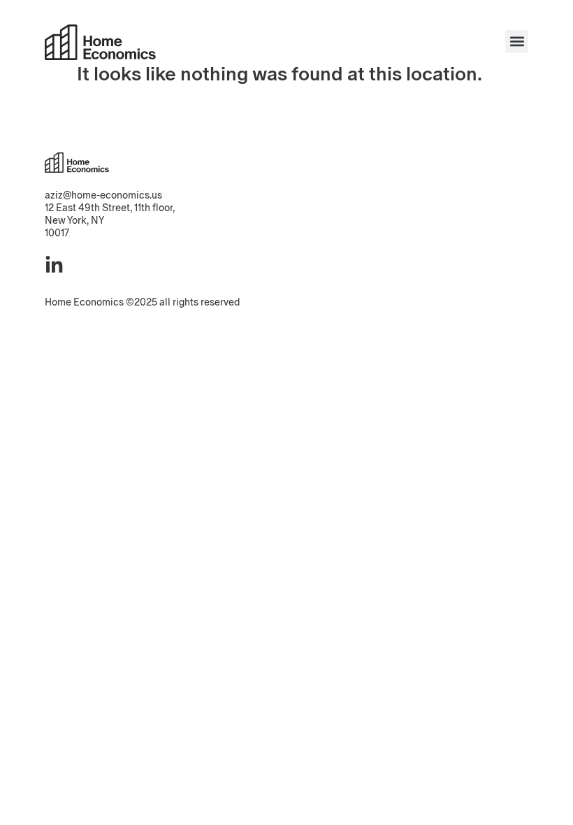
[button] (516, 41)
